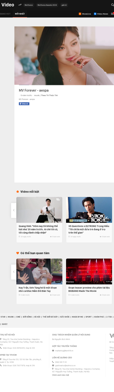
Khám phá (99, 317)
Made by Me (77, 317)
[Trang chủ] (7, 5)
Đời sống (27, 317)
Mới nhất (20, 14)
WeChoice (29, 5)
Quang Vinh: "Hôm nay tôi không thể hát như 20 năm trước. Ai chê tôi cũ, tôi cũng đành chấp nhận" (38, 229)
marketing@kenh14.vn (64, 351)
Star (3, 317)
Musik (11, 317)
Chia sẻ (25, 104)
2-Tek (109, 317)
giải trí (64, 5)
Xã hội (37, 317)
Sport (89, 317)
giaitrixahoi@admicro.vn (65, 365)
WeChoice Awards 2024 (47, 5)
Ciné (18, 317)
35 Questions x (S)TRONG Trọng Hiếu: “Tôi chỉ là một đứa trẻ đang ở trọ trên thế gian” (88, 229)
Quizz (4, 324)
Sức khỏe (64, 317)
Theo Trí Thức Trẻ (49, 95)
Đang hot (5, 14)
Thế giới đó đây (50, 317)
